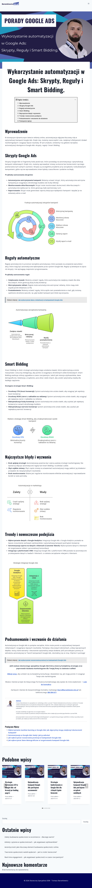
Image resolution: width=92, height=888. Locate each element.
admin (18, 701)
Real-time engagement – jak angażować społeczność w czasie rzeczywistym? (34, 857)
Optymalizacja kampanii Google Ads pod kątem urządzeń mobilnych (79, 787)
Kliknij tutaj (12, 674)
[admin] (10, 703)
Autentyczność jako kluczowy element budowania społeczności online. (32, 847)
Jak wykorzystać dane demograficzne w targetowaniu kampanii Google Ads (38, 740)
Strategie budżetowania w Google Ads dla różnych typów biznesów (56, 787)
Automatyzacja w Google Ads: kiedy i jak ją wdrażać (29, 735)
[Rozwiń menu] (88, 3)
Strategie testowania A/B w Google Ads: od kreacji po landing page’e (11, 787)
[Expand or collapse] (75, 99)
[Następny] (86, 786)
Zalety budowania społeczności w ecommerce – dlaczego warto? (29, 837)
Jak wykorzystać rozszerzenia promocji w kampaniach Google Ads (34, 738)
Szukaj (4, 818)
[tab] (42, 808)
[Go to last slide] (5, 786)
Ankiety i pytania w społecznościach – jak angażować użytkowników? (31, 842)
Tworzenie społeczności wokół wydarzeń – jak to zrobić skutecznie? (31, 852)
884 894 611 (52, 692)
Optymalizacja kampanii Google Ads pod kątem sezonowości (34, 786)
